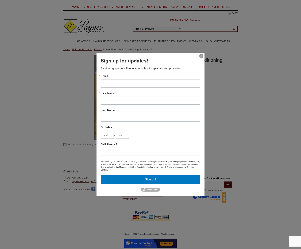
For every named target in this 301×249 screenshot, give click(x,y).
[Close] (201, 56)
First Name (108, 93)
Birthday (106, 127)
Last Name (108, 110)
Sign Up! (150, 179)
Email (104, 76)
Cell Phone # (109, 144)
